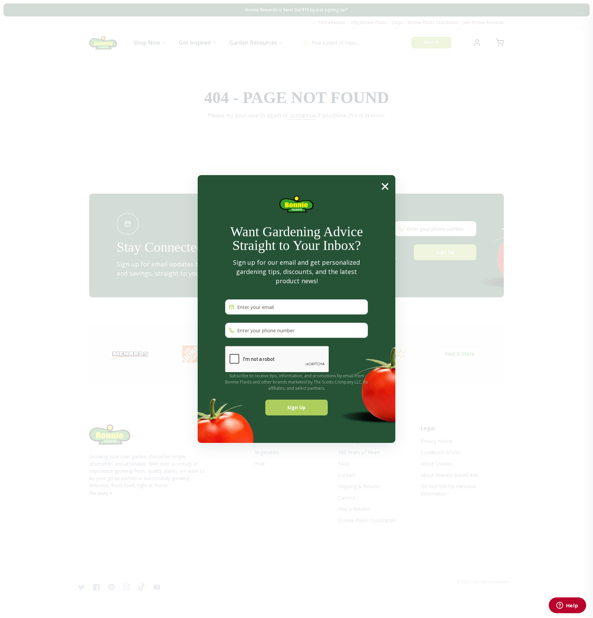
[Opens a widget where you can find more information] (567, 606)
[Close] (385, 186)
